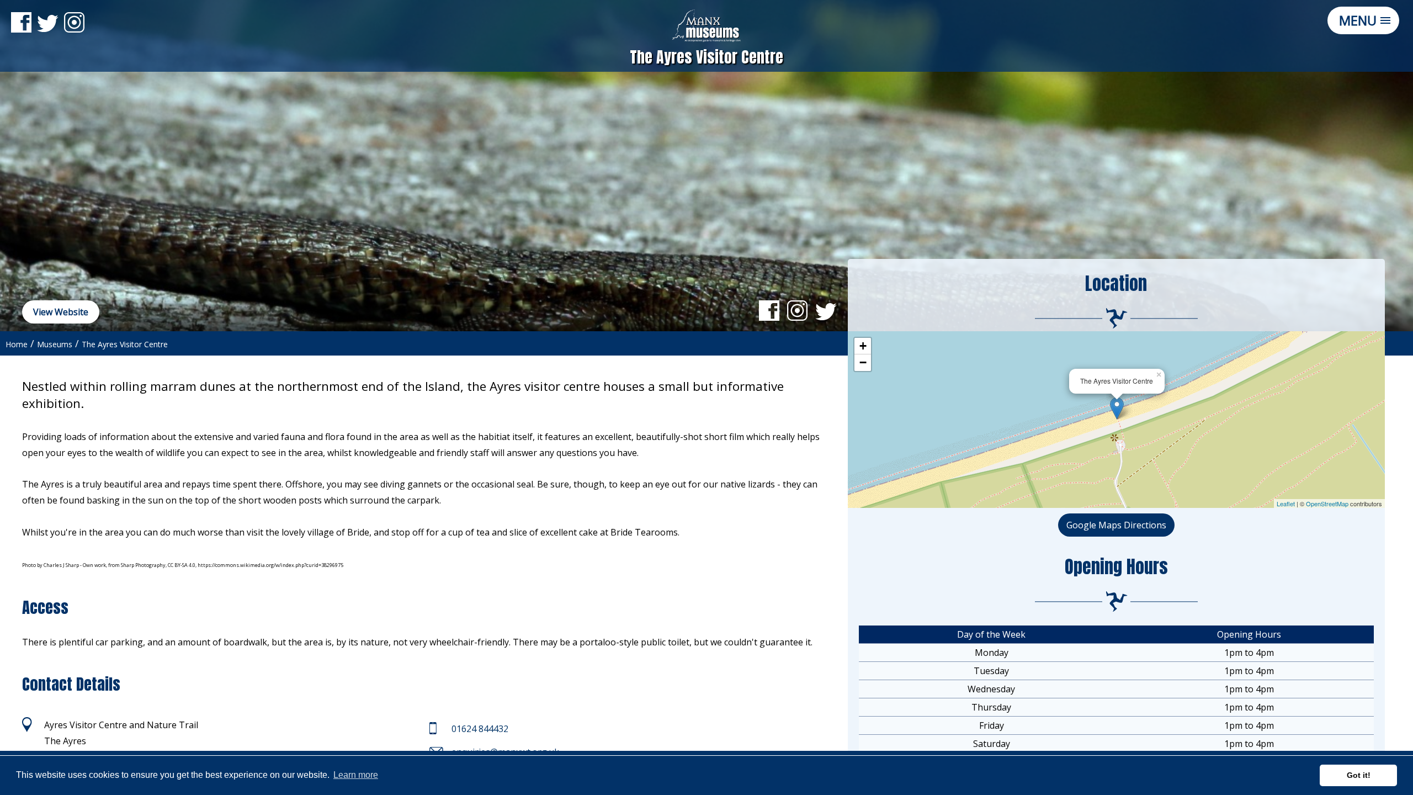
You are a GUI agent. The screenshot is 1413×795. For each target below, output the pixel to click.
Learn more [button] (355, 775)
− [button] (863, 362)
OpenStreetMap (1327, 503)
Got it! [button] (1358, 775)
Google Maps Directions (1116, 525)
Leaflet (1286, 503)
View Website (60, 312)
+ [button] (863, 346)
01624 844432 (479, 729)
